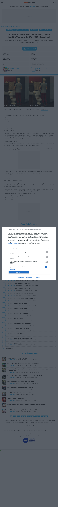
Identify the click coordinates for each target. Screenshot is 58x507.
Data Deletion (21, 277)
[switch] (46, 252)
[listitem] (29, 249)
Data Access (29, 277)
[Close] (53, 230)
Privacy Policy (37, 277)
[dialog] (29, 253)
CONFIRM (18, 272)
